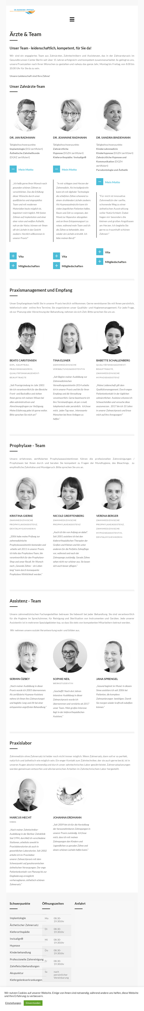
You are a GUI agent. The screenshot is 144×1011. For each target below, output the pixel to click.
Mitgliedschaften (29, 266)
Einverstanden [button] (33, 1003)
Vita (21, 256)
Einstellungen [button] (13, 1003)
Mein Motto (25, 169)
